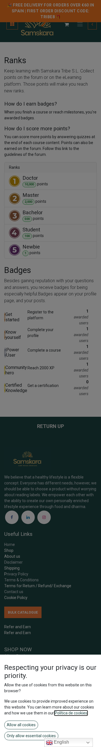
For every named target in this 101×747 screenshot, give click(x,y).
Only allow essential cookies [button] (31, 736)
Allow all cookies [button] (21, 725)
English (61, 742)
